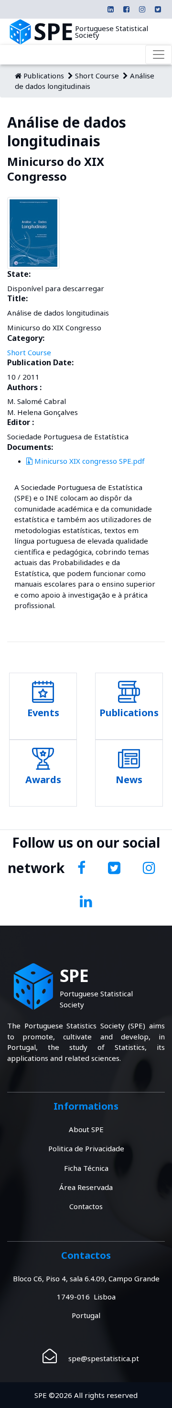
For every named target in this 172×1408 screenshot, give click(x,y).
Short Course (97, 75)
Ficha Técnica (86, 1168)
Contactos (86, 1206)
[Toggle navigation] (158, 54)
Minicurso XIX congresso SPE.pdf (88, 461)
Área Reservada (86, 1187)
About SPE (86, 1129)
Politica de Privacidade (86, 1148)
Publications (43, 75)
